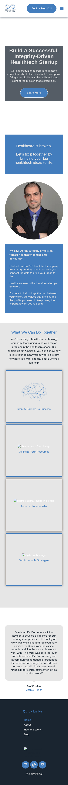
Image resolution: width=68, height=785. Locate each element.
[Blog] (34, 765)
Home (27, 719)
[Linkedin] (25, 765)
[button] (62, 8)
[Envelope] (42, 765)
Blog (26, 734)
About (27, 724)
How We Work (32, 729)
